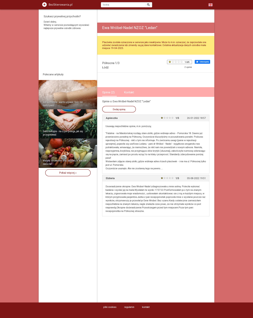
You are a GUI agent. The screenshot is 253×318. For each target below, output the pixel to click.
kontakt (146, 307)
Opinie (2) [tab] (108, 92)
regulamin (129, 307)
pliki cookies (109, 307)
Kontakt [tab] (129, 92)
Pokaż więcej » (67, 172)
